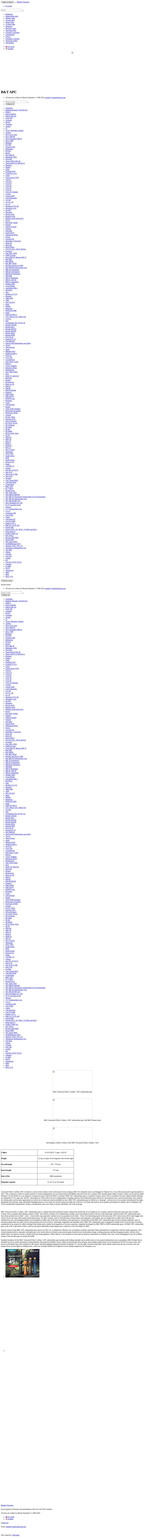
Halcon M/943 (10, 114)
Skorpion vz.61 (10, 208)
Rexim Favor (10, 491)
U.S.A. (8, 511)
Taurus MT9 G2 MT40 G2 (15, 163)
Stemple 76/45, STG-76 (14, 546)
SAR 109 (8, 118)
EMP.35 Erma (10, 255)
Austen (8, 126)
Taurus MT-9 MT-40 (12, 161)
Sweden (8, 478)
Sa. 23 (7, 204)
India (7, 304)
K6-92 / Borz (10, 417)
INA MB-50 (9, 155)
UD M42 (8, 550)
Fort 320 (8, 556)
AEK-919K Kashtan (12, 409)
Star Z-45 (8, 472)
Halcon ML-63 (10, 116)
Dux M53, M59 (11, 253)
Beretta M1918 (10, 329)
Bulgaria (8, 165)
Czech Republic (11, 198)
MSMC (8, 306)
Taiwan (8, 507)
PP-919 (8, 151)
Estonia (8, 225)
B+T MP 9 (9, 489)
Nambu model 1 (11, 354)
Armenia (8, 120)
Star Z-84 (8, 476)
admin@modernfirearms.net (16, 1527)
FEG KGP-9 (10, 302)
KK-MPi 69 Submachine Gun (16, 268)
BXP (7, 458)
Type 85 (8, 190)
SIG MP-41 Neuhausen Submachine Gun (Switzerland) (25, 497)
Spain (7, 464)
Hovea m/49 (9, 214)
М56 (7, 574)
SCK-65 (8, 356)
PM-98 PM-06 (10, 390)
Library (8, 37)
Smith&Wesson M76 (12, 544)
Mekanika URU (11, 157)
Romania (8, 401)
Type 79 (8, 188)
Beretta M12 (9, 327)
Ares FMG (9, 515)
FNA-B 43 (9, 337)
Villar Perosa (10, 347)
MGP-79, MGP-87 (12, 376)
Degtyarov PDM (11, 413)
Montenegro (9, 370)
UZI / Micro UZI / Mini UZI (15, 317)
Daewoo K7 (9, 462)
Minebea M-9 (10, 351)
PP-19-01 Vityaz (11, 423)
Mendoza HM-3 (11, 368)
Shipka (7, 167)
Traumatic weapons (12, 39)
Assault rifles (10, 20)
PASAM (8, 159)
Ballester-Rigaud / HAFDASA (16, 110)
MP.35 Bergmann (11, 278)
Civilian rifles (10, 24)
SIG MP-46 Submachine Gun (16, 499)
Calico (7, 517)
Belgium (8, 143)
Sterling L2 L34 (11, 294)
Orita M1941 (10, 405)
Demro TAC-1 (10, 523)
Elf (6, 560)
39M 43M (9, 298)
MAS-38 (8, 243)
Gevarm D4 (9, 239)
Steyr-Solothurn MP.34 (13, 139)
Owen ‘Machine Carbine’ (14, 131)
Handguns (9, 14)
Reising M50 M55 (12, 538)
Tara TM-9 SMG (11, 372)
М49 (7, 572)
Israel (7, 313)
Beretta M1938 (10, 331)
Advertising (9, 43)
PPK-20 (8, 439)
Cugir (7, 403)
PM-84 (7, 388)
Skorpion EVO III (11, 206)
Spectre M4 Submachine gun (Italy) (18, 343)
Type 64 (8, 186)
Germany (8, 251)
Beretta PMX (10, 335)
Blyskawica (9, 382)
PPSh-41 (8, 446)
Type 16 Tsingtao (11, 192)
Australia (8, 124)
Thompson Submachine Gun (15, 548)
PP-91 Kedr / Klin (11, 433)
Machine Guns (10, 28)
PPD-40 (8, 437)
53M (7, 300)
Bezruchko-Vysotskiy (13, 411)
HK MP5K (9, 261)
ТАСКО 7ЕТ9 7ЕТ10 (13, 562)
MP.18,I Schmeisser (12, 272)
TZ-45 (7, 345)
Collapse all (10, 104)
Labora (8, 468)
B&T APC (9, 487)
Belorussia (9, 149)
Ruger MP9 (9, 540)
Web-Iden (15, 1535)
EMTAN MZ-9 (11, 315)
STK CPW (9, 454)
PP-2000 (8, 427)
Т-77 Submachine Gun (13, 509)
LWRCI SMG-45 (11, 534)
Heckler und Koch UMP (14, 266)
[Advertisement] (69, 72)
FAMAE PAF (10, 171)
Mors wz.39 (9, 384)
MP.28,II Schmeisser (12, 274)
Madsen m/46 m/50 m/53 (14, 218)
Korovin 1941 (10, 419)
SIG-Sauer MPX (11, 542)
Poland (7, 380)
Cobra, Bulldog (11, 366)
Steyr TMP (9, 141)
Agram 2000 (9, 196)
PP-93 (7, 435)
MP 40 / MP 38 (10, 280)
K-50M (8, 566)
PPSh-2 (8, 444)
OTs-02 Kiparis (11, 421)
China (7, 176)
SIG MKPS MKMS (12, 495)
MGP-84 (8, 378)
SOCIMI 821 (10, 341)
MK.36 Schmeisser (12, 270)
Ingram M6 (9, 527)
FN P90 (8, 145)
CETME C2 (9, 466)
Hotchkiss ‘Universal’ (13, 241)
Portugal (8, 392)
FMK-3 (8, 112)
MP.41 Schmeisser (12, 282)
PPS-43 (8, 441)
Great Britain (10, 286)
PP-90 (7, 429)
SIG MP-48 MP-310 (12, 501)
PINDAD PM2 (10, 311)
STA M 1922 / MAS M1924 (15, 249)
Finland (8, 229)
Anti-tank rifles (10, 30)
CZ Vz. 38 (9, 202)
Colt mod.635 (10, 519)
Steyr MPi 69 (10, 137)
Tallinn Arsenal (10, 227)
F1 (6, 128)
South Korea (9, 460)
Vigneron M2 (10, 147)
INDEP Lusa (10, 399)
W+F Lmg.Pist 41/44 (13, 505)
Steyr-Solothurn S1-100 (13, 503)
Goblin (7, 558)
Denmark (8, 212)
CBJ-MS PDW (10, 482)
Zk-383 (8, 210)
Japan (7, 349)
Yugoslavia (9, 570)
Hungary (8, 296)
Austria (8, 133)
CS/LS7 (8, 180)
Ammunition (9, 35)
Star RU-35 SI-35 (11, 470)
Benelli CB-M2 (11, 325)
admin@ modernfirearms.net (55, 98)
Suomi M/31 (9, 233)
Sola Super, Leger (11, 362)
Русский (8, 6)
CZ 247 (8, 200)
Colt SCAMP (10, 521)
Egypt (7, 221)
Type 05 (8, 184)
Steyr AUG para (11, 135)
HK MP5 (8, 259)
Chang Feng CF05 (12, 178)
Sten (7, 292)
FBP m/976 (9, 396)
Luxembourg (10, 360)
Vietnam (8, 564)
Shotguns (8, 26)
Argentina (9, 108)
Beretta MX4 (10, 333)
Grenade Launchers (12, 33)
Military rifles (10, 18)
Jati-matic (8, 231)
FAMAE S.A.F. (11, 173)
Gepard (8, 415)
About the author (11, 41)
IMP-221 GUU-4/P (12, 525)
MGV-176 (9, 577)
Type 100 (8, 358)
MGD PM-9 (9, 247)
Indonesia (8, 309)
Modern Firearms (23, 2)
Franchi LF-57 (10, 339)
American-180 (10, 513)
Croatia (8, 194)
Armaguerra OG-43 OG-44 (15, 323)
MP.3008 (8, 276)
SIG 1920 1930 (11, 493)
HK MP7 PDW (11, 263)
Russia (7, 407)
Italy (7, 321)
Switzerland (9, 484)
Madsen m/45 (10, 216)
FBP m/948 (9, 394)
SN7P (7, 568)
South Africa (9, 456)
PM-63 (7, 386)
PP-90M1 (8, 431)
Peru (7, 374)
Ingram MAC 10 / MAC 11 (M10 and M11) (21, 529)
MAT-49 (8, 245)
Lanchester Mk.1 (11, 288)
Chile (7, 169)
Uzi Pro (8, 319)
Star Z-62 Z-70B (11, 474)
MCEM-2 (8, 290)
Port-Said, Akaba (11, 223)
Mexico (8, 364)
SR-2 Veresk (9, 450)
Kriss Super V (10, 532)
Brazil (7, 153)
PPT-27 (8, 448)
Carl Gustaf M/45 (11, 480)
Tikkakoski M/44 (11, 235)
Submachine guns (11, 16)
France (7, 237)
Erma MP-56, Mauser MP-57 (15, 257)
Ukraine (8, 554)
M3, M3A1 (9, 536)
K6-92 (7, 122)
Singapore (9, 452)
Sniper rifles (9, 22)
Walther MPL (10, 284)
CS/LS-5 (8, 182)
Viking (7, 552)
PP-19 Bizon (10, 425)
